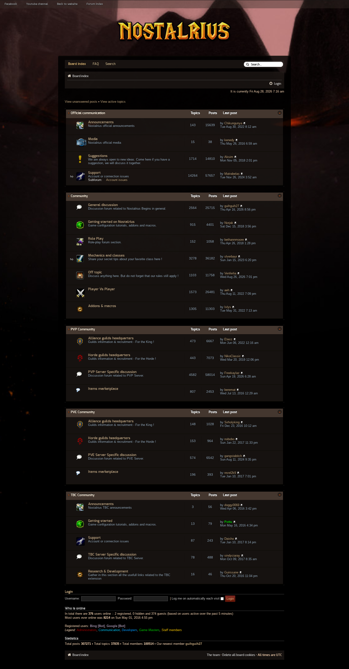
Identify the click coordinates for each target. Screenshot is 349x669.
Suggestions (98, 156)
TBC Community (82, 495)
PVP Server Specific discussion (112, 372)
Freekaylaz (232, 373)
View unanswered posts (81, 101)
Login (277, 83)
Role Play (96, 238)
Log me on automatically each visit (196, 598)
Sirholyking (232, 422)
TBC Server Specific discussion (112, 554)
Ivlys (227, 307)
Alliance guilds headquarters (111, 338)
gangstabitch (233, 456)
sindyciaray (232, 555)
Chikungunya (233, 123)
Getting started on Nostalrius (111, 222)
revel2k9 (230, 473)
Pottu (228, 522)
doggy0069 (231, 505)
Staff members (171, 630)
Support (94, 173)
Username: (72, 598)
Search (110, 64)
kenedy (229, 140)
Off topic (95, 272)
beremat (230, 390)
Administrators (87, 630)
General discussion (103, 205)
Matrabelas (232, 173)
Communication (109, 630)
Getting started (100, 521)
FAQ (96, 64)
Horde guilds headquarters (109, 355)
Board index (77, 64)
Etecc (228, 339)
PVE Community (83, 412)
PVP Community (83, 329)
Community (79, 196)
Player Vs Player (101, 289)
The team (213, 655)
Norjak (228, 223)
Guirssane (231, 572)
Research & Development (108, 571)
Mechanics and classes (106, 255)
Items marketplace (103, 389)
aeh (226, 290)
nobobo (229, 439)
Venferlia (230, 273)
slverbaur (230, 256)
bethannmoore (234, 239)
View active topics (113, 101)
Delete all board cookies (238, 655)
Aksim (228, 157)
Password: (125, 598)
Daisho (229, 538)
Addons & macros (102, 306)
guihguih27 (231, 206)
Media (93, 139)
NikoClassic (232, 356)
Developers (129, 630)
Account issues (116, 180)
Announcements (101, 122)
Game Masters (149, 630)
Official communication (88, 113)
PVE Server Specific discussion (112, 455)
